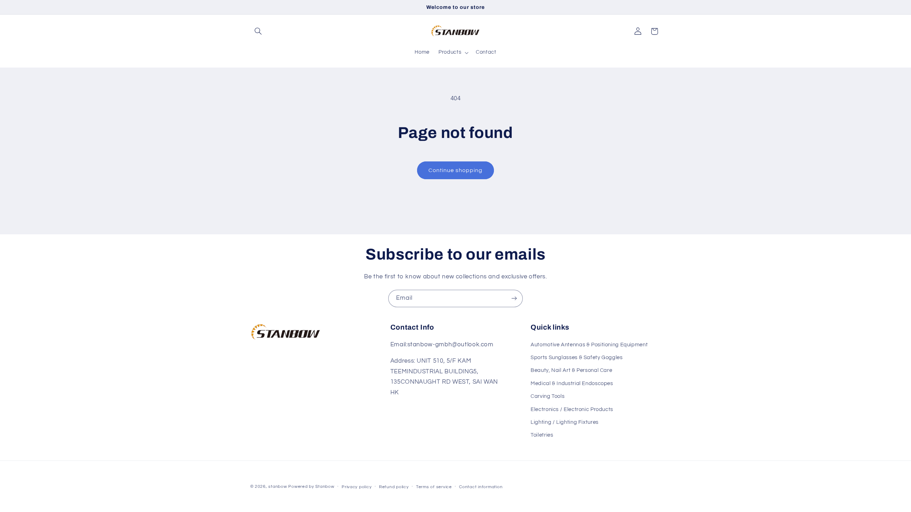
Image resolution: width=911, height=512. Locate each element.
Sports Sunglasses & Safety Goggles (576, 357)
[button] (258, 31)
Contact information (480, 487)
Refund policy (394, 487)
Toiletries (542, 435)
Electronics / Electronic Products (572, 409)
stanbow (277, 487)
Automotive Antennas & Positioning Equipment (589, 344)
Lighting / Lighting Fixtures (565, 422)
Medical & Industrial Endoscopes (572, 383)
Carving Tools (547, 396)
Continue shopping (455, 170)
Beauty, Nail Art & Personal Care (571, 370)
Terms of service (434, 487)
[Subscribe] (514, 298)
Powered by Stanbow (311, 487)
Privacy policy (357, 487)
